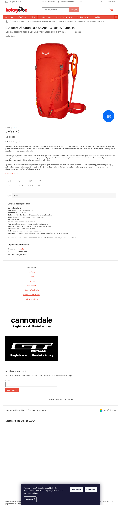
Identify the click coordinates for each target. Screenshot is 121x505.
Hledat (74, 10)
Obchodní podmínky (32, 290)
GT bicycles (69, 399)
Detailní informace (11, 174)
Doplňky (21, 249)
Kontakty (32, 272)
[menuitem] (9, 17)
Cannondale (59, 399)
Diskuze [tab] (16, 196)
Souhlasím (90, 489)
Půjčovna (32, 281)
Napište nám (31, 286)
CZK (102, 2)
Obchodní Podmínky (68, 2)
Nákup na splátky (32, 299)
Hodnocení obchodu (48, 2)
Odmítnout (76, 489)
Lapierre (51, 399)
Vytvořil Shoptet (110, 410)
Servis (32, 276)
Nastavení (30, 499)
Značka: (10, 36)
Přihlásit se (12, 390)
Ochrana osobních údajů (31, 295)
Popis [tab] (9, 196)
